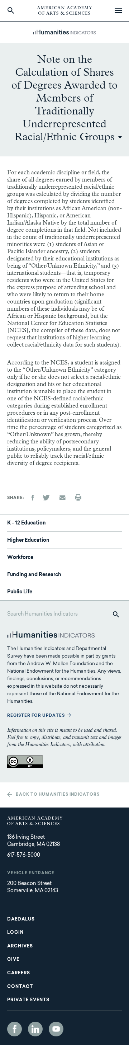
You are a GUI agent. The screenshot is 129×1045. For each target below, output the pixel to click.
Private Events (28, 1000)
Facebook (14, 1029)
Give (13, 959)
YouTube (56, 1029)
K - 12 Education (26, 523)
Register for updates (36, 716)
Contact (20, 987)
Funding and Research (34, 575)
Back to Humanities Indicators (58, 795)
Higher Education (28, 540)
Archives (20, 946)
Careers (18, 973)
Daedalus (21, 919)
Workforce (20, 557)
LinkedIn (35, 1029)
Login (15, 933)
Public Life (19, 592)
